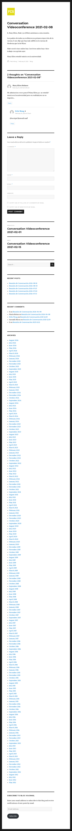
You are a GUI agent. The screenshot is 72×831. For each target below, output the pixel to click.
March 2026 (13, 353)
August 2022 (13, 466)
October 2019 (14, 552)
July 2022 (12, 468)
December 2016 (14, 641)
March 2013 (13, 756)
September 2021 (15, 492)
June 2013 (12, 748)
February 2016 (14, 667)
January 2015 (13, 701)
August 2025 (13, 372)
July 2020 (12, 529)
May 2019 (12, 565)
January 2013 (14, 761)
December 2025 (15, 361)
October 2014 (14, 709)
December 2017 (14, 610)
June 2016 (12, 657)
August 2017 (13, 620)
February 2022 (14, 479)
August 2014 (13, 714)
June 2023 (12, 440)
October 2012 (14, 769)
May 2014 (12, 722)
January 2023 (14, 453)
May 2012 (12, 782)
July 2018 (12, 591)
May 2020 (12, 534)
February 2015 (14, 699)
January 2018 (14, 607)
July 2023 (12, 437)
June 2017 (12, 625)
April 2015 (13, 693)
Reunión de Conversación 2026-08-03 (23, 286)
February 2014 (14, 730)
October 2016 (14, 646)
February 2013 (14, 759)
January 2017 (13, 639)
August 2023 (13, 434)
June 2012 (12, 780)
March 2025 (13, 385)
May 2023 (12, 442)
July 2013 (12, 746)
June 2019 (12, 563)
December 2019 (14, 547)
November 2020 (15, 518)
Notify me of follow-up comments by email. (26, 203)
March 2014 (13, 727)
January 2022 (14, 482)
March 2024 (13, 416)
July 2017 (12, 623)
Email (10, 184)
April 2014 (13, 725)
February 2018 (14, 604)
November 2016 (14, 644)
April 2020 (13, 536)
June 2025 (12, 377)
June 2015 (12, 688)
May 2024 (12, 411)
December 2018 (14, 578)
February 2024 (14, 419)
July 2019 (12, 560)
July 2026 (12, 343)
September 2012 (15, 772)
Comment (11, 147)
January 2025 (14, 390)
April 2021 (13, 505)
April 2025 (13, 382)
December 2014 (14, 704)
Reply (9, 103)
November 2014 (14, 707)
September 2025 (15, 369)
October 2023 (14, 429)
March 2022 (13, 476)
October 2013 (14, 741)
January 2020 (14, 544)
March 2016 (13, 665)
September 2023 (15, 432)
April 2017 (13, 631)
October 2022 (14, 461)
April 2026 (13, 351)
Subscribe (13, 816)
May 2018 (12, 597)
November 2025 (15, 364)
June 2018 (12, 594)
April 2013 (13, 754)
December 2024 (15, 393)
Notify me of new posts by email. (22, 207)
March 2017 (13, 633)
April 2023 (13, 445)
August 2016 (13, 652)
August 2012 (13, 775)
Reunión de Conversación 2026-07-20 (23, 291)
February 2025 (14, 387)
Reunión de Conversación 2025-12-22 (26, 322)
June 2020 (12, 531)
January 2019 (14, 576)
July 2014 (12, 717)
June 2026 (12, 345)
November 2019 (14, 550)
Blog (31, 61)
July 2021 (12, 497)
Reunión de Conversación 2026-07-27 (23, 288)
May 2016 (12, 659)
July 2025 (12, 374)
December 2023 (15, 424)
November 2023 (15, 427)
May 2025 (12, 379)
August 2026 (13, 340)
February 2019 (14, 573)
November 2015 (14, 675)
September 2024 (15, 400)
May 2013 (12, 751)
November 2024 (15, 395)
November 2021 (14, 487)
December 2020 (15, 516)
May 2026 (12, 348)
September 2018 (15, 586)
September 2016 (15, 649)
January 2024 (14, 421)
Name (9, 175)
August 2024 (13, 403)
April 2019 (13, 568)
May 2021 (12, 502)
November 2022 (15, 458)
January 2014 (14, 733)
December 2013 (14, 735)
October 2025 (14, 366)
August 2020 (13, 526)
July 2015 (12, 686)
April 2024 (13, 413)
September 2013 (15, 743)
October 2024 (14, 398)
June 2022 (12, 471)
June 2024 (12, 408)
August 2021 (13, 495)
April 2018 (13, 599)
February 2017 (14, 636)
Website (10, 193)
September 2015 (15, 680)
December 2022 (15, 455)
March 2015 (13, 696)
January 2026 (14, 359)
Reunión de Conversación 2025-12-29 (34, 317)
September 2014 (15, 712)
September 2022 (15, 463)
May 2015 (12, 691)
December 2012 (14, 764)
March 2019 (13, 570)
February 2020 (14, 542)
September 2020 (15, 523)
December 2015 (14, 673)
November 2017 (14, 612)
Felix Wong (13, 61)
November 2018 (15, 581)
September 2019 (15, 555)
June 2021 (12, 500)
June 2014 (12, 720)
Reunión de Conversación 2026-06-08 (27, 312)
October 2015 (14, 678)
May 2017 (12, 628)
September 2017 (15, 618)
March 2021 (13, 508)
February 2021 (14, 510)
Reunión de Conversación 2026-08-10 (23, 283)
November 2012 (14, 767)
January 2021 (14, 513)
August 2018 (13, 589)
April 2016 (13, 662)
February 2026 (14, 356)
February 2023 (14, 450)
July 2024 (12, 406)
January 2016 (14, 670)
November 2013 (14, 738)
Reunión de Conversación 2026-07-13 (23, 294)
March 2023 (13, 447)
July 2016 (12, 654)
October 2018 (14, 584)
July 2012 (12, 777)
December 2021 (14, 484)
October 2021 (14, 489)
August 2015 (13, 683)
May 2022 (12, 474)
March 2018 (13, 602)
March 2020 (13, 539)
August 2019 (13, 557)
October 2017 (14, 615)
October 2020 (14, 521)
